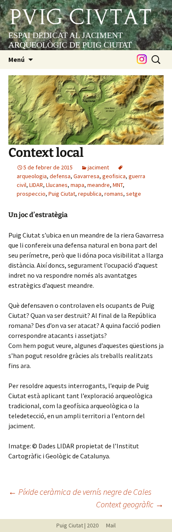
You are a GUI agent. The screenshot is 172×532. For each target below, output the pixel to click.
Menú (16, 59)
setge (133, 193)
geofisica (114, 176)
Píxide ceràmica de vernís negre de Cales (80, 491)
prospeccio (31, 193)
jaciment (98, 167)
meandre (98, 185)
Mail (108, 525)
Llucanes (57, 185)
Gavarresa (86, 176)
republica (89, 193)
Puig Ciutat (61, 193)
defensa (60, 176)
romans (113, 193)
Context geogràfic (130, 504)
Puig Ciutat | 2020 (77, 525)
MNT (118, 185)
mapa (77, 185)
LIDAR (36, 185)
